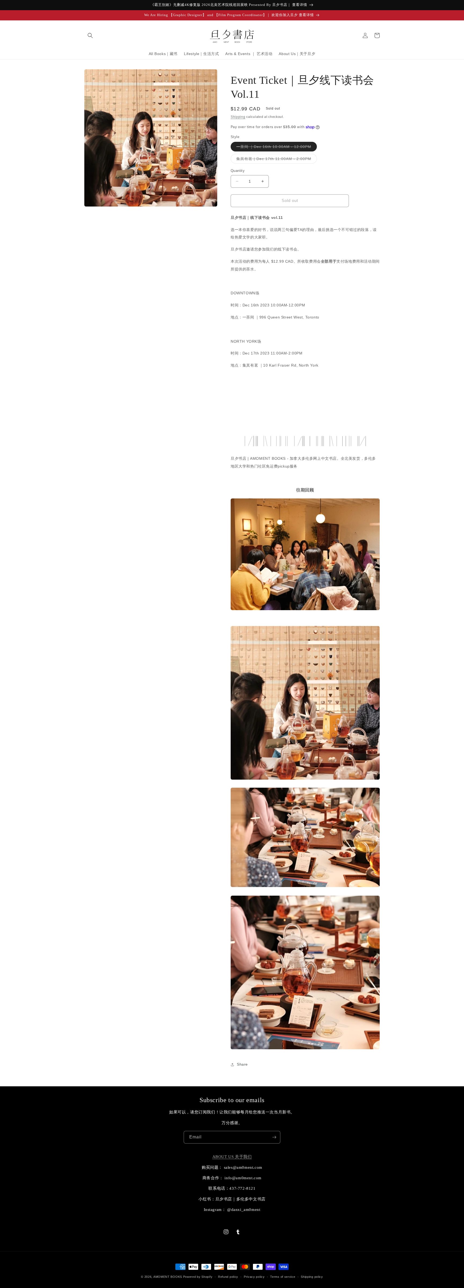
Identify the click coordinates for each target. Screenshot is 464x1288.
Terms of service (282, 1276)
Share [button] (242, 1064)
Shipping (238, 117)
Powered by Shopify (198, 1276)
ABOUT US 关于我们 (232, 1157)
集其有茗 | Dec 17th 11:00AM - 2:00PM (276, 160)
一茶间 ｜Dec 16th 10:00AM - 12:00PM (276, 147)
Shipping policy (312, 1276)
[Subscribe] (274, 1137)
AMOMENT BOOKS (167, 1276)
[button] (90, 35)
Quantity (238, 171)
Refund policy (228, 1276)
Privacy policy (254, 1276)
